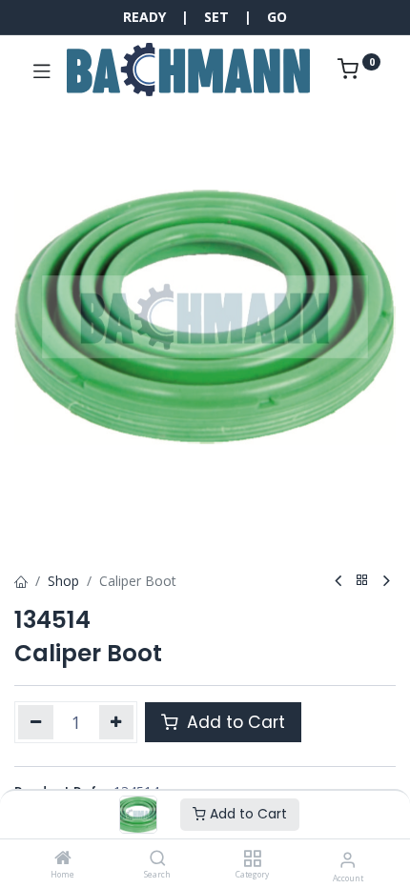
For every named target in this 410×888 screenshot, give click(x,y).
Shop (63, 581)
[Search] (158, 859)
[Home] (63, 859)
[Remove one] (35, 722)
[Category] (252, 859)
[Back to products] (362, 581)
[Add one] (116, 722)
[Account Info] (347, 859)
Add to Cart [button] (233, 722)
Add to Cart (246, 813)
